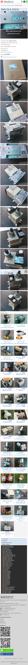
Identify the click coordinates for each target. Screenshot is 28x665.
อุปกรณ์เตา (5, 540)
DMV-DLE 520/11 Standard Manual (9, 57)
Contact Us (2, 621)
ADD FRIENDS (8, 650)
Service (1, 620)
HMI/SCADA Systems (7, 542)
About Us (2, 618)
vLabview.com (21, 658)
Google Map (3, 622)
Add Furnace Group (8, 658)
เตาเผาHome (4, 5)
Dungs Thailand (10, 5)
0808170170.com (15, 658)
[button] (22, 1)
